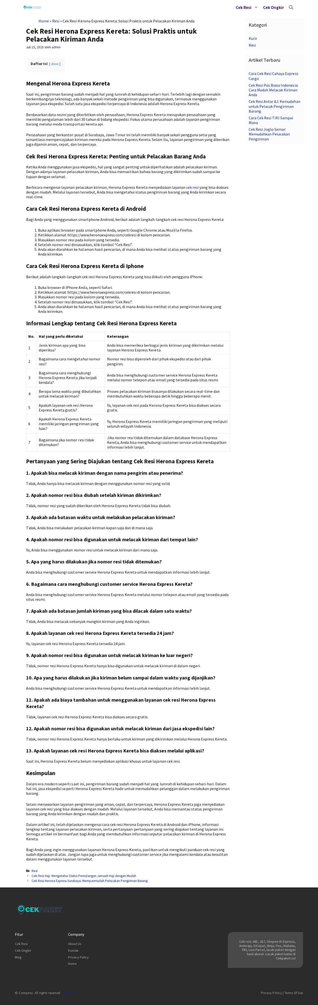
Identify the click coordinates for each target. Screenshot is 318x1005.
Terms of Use (293, 993)
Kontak (73, 950)
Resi (55, 20)
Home (44, 20)
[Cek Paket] (32, 7)
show (54, 64)
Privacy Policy (78, 957)
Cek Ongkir (273, 7)
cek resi (192, 187)
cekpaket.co (70, 993)
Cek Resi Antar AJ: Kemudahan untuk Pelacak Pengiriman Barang (274, 106)
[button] (256, 7)
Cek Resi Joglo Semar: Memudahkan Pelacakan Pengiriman (269, 134)
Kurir (253, 38)
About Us (74, 943)
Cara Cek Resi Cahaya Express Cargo (273, 76)
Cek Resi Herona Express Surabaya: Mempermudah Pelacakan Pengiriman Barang (90, 881)
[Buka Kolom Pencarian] (291, 7)
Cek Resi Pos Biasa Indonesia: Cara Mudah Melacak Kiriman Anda (273, 90)
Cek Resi (243, 7)
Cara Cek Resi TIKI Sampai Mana (271, 120)
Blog (18, 957)
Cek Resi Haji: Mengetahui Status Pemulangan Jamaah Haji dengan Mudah (84, 876)
